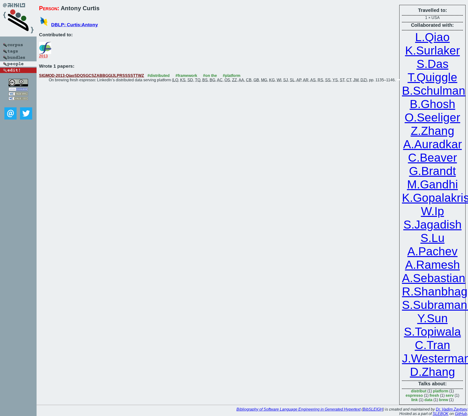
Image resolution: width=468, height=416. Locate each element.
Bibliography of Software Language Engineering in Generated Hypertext (298, 409)
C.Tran (432, 345)
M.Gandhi (432, 184)
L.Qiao (432, 37)
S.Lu (432, 237)
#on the (210, 76)
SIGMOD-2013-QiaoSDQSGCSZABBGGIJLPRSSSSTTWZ (91, 76)
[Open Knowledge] (18, 90)
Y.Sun (432, 318)
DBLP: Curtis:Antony (74, 24)
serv (450, 395)
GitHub (461, 414)
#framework (186, 76)
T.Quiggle (432, 77)
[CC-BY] (18, 85)
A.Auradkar (432, 144)
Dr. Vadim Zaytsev (451, 409)
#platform (231, 76)
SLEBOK (440, 414)
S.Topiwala (432, 331)
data (428, 400)
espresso (414, 395)
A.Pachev (432, 251)
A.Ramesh (432, 264)
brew (443, 400)
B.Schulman (433, 90)
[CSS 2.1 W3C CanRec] (18, 104)
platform (440, 391)
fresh (434, 395)
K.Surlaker (432, 50)
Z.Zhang (432, 130)
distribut (418, 391)
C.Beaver (432, 157)
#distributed (158, 76)
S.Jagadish (432, 224)
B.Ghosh (432, 104)
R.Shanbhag (435, 291)
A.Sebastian (433, 278)
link (414, 400)
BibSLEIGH (373, 409)
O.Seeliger (432, 117)
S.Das (432, 63)
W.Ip (432, 211)
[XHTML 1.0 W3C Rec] (18, 94)
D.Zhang (432, 371)
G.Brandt (432, 171)
